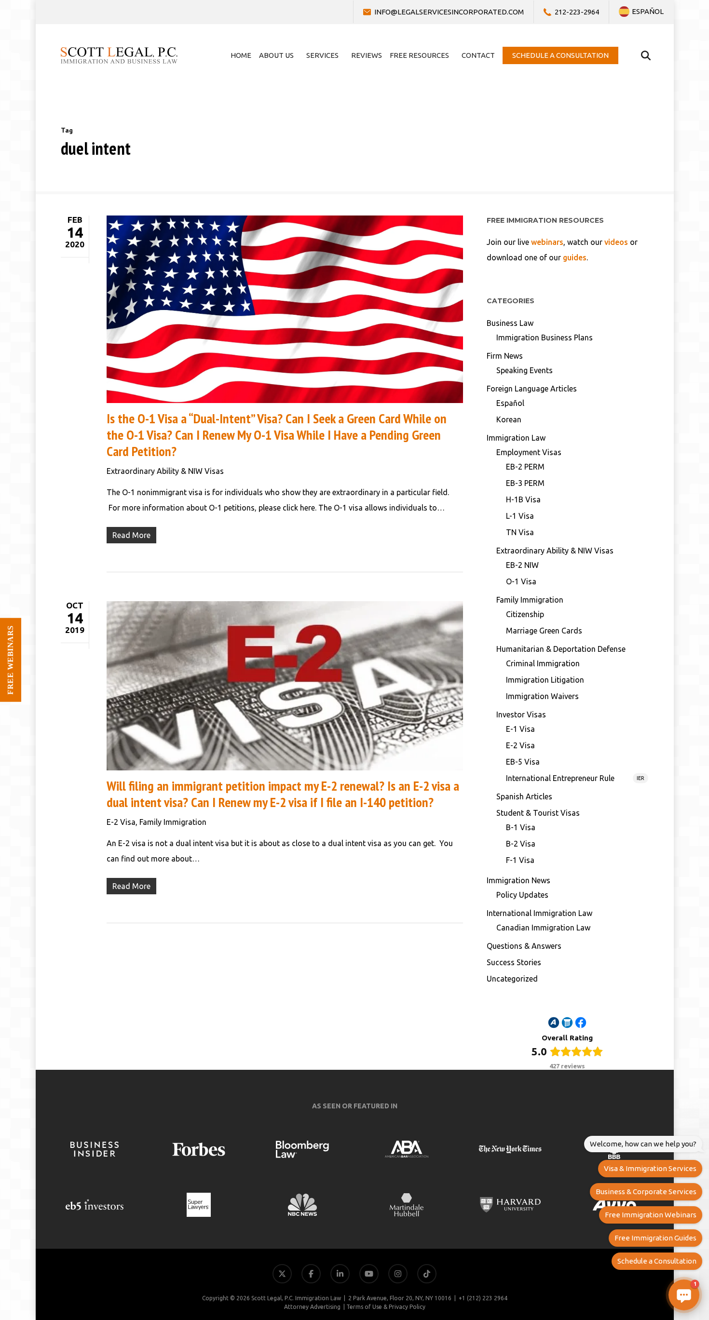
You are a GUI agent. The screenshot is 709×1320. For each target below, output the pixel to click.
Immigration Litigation (545, 679)
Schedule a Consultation (656, 1261)
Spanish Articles (524, 796)
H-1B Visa (523, 499)
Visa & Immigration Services (650, 1168)
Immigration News (518, 880)
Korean (508, 419)
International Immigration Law (539, 913)
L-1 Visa (520, 516)
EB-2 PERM (525, 466)
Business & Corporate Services (646, 1191)
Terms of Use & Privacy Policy (385, 1307)
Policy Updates (522, 894)
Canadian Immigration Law (543, 927)
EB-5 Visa (523, 761)
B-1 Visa (520, 827)
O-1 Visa (521, 581)
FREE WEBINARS (10, 660)
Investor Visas (521, 714)
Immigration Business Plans (544, 337)
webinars (547, 242)
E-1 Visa (520, 729)
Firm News (505, 355)
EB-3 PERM (525, 483)
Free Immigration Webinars (650, 1215)
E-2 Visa (121, 822)
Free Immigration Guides (655, 1238)
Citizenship (525, 614)
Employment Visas (528, 452)
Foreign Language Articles (532, 388)
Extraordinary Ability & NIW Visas (165, 471)
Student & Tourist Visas (538, 812)
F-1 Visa (520, 860)
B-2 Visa (520, 843)
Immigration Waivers (542, 696)
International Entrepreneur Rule (575, 778)
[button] (683, 1295)
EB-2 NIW (522, 565)
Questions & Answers (524, 946)
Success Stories (514, 962)
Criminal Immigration (543, 663)
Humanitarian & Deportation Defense (561, 649)
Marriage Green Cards (544, 630)
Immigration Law (516, 437)
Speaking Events (524, 370)
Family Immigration (172, 822)
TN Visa (520, 532)
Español (510, 403)
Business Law (510, 323)
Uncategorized (512, 978)
